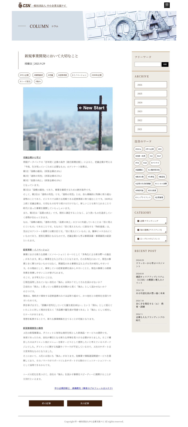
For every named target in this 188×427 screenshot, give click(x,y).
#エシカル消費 (161, 183)
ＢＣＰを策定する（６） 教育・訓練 (150, 303)
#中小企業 (24, 75)
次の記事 (84, 403)
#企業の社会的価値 (143, 183)
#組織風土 (139, 169)
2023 (139, 111)
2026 (139, 84)
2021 (139, 129)
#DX (160, 149)
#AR (145, 162)
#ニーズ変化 (25, 81)
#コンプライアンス (143, 197)
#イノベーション (79, 75)
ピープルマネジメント (150, 238)
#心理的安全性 (154, 169)
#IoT (159, 156)
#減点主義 (139, 176)
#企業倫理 (159, 197)
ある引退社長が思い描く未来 (150, 292)
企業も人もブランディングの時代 (150, 317)
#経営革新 (62, 75)
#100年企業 (97, 75)
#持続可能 (139, 190)
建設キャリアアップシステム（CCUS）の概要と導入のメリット (150, 278)
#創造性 (162, 176)
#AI (151, 156)
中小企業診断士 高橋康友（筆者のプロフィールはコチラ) (84, 388)
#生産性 (151, 176)
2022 (139, 120)
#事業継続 (38, 75)
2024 (139, 102)
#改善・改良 (140, 156)
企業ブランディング (149, 220)
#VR (137, 162)
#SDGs (138, 149)
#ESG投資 (152, 190)
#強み (38, 81)
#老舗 (50, 75)
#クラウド (155, 162)
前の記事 (46, 403)
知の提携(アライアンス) (151, 229)
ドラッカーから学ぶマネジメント (150, 263)
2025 (139, 93)
